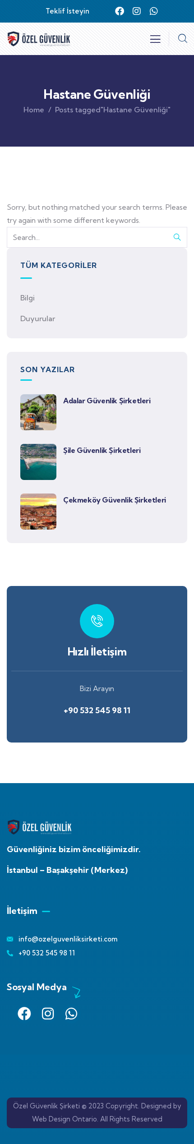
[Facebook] (119, 11)
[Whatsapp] (154, 11)
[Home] (39, 38)
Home (33, 109)
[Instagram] (136, 11)
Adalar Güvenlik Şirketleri (107, 400)
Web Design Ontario (64, 1119)
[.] (155, 41)
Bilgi (27, 297)
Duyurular (37, 318)
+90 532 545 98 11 (97, 563)
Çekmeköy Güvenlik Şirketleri (114, 499)
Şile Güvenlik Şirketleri (101, 450)
